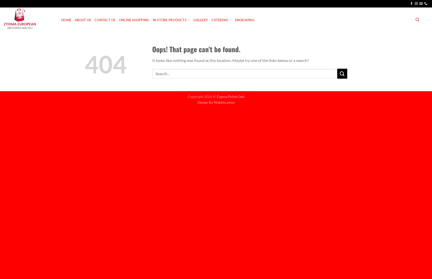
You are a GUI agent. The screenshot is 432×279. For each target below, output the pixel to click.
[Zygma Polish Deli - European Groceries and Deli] (29, 18)
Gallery (200, 20)
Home (66, 20)
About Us (83, 20)
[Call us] (425, 3)
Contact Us (105, 20)
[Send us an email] (421, 3)
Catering (220, 20)
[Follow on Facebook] (411, 3)
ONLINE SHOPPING (134, 20)
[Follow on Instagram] (416, 3)
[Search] (417, 19)
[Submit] (342, 73)
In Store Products (169, 20)
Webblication (224, 102)
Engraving (244, 20)
